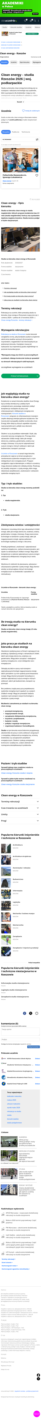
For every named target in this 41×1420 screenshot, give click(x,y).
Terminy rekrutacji (10, 288)
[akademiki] (20, 8)
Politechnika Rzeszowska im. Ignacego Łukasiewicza (15, 176)
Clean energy (7, 181)
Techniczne (26, 132)
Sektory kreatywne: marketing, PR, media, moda (15, 1299)
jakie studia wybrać (26, 1172)
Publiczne (15, 132)
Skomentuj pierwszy (37, 1414)
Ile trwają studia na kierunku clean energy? (19, 296)
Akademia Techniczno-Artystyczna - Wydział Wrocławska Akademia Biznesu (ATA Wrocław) (23, 1065)
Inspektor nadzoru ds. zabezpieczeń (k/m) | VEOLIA (16, 1309)
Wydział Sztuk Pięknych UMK (17, 1084)
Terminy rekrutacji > (9, 1259)
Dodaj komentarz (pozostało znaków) (13, 1026)
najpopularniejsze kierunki (25, 1158)
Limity (4, 814)
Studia (4, 27)
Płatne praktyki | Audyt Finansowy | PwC (13, 1330)
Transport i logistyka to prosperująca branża (14, 1297)
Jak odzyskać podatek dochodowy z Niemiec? (14, 1295)
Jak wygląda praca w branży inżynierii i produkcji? (15, 1301)
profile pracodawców (27, 1145)
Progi (3, 820)
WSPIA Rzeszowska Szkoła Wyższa (19, 1058)
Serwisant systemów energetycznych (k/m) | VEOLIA (16, 1311)
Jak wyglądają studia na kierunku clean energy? (20, 292)
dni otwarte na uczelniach (24, 1195)
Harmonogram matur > (10, 1266)
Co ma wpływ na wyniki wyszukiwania (10, 144)
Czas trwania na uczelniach (14, 808)
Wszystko (4, 62)
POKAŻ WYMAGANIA (19, 376)
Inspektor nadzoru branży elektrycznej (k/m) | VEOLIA (17, 1314)
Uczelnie (28, 27)
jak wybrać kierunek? (27, 1161)
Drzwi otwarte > (7, 1262)
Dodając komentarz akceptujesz (16, 1044)
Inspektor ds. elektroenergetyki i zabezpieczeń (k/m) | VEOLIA (19, 1312)
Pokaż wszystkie (34, 963)
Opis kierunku (24, 62)
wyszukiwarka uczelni (27, 1190)
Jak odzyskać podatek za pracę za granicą (13, 1294)
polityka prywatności (32, 1391)
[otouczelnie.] (9, 20)
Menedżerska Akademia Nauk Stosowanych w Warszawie (23, 1077)
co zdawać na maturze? (9, 1163)
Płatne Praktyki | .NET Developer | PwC (12, 1328)
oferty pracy (23, 1140)
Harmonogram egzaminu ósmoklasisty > (16, 1269)
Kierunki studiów (16, 27)
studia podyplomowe (27, 1179)
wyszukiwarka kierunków (24, 1155)
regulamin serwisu (25, 1044)
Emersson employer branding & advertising (21, 1397)
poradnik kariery (25, 1143)
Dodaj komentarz (33, 1047)
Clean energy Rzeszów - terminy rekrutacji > (16, 320)
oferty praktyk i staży (27, 1142)
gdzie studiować (25, 1173)
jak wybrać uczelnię (26, 1192)
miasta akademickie (26, 1188)
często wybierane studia (25, 1176)
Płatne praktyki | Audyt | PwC (10, 1324)
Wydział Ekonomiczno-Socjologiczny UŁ (20, 1071)
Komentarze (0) (36, 57)
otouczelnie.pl (5, 1391)
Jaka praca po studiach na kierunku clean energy (20, 300)
